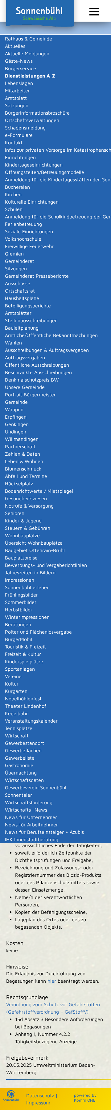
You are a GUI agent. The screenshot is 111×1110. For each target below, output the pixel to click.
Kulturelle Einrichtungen (32, 202)
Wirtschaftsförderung (28, 802)
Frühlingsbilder (21, 594)
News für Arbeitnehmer (31, 824)
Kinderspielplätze (24, 661)
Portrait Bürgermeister (30, 394)
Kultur (11, 683)
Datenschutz (40, 1095)
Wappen (14, 409)
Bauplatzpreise (21, 557)
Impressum (38, 1102)
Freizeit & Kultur (23, 654)
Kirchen (13, 194)
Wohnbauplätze (22, 535)
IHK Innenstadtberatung (31, 839)
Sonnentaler (18, 795)
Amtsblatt (16, 98)
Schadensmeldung (25, 127)
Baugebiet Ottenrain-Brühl (35, 550)
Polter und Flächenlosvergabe (38, 632)
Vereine (13, 676)
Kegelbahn (17, 713)
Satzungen (16, 105)
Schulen (14, 209)
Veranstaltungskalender (31, 721)
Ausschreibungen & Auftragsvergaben (47, 350)
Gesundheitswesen (26, 498)
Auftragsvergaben (25, 357)
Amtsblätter (18, 313)
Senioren (14, 513)
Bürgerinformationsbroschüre (37, 113)
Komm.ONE (85, 1100)
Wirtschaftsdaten (24, 780)
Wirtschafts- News (26, 809)
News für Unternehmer (31, 817)
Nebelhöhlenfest (23, 698)
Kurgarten (16, 691)
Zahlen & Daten (22, 454)
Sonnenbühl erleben (27, 587)
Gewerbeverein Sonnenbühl (35, 787)
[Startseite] (10, 1099)
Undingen (15, 431)
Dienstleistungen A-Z (30, 75)
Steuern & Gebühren (27, 528)
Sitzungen (16, 268)
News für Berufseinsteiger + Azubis (44, 832)
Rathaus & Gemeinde (28, 38)
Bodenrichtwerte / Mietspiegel (39, 491)
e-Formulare (19, 135)
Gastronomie (19, 765)
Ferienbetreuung (23, 224)
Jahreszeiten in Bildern (30, 572)
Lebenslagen (19, 83)
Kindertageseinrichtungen (34, 164)
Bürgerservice (20, 68)
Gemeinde (16, 402)
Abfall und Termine (26, 476)
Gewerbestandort (24, 743)
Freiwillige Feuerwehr (29, 246)
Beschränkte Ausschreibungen (38, 372)
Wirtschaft (17, 735)
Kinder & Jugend (23, 520)
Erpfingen (16, 417)
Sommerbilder (20, 602)
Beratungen (18, 624)
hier (51, 981)
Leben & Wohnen (24, 461)
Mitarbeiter (17, 90)
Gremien (14, 253)
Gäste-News (19, 61)
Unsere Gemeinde (25, 387)
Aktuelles (15, 46)
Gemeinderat (19, 261)
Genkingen (17, 424)
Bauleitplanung (22, 328)
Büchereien (17, 187)
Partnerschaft (20, 446)
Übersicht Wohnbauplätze (34, 543)
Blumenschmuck (23, 468)
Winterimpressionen (27, 617)
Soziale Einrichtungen (29, 231)
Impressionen (19, 580)
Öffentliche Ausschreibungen (37, 365)
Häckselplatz (19, 483)
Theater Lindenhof (25, 706)
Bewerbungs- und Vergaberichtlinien (46, 565)
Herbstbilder (18, 609)
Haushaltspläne (22, 298)
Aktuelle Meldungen (27, 53)
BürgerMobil (18, 639)
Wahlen (13, 342)
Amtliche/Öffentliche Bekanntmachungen (51, 335)
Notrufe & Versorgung (29, 506)
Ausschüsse (17, 283)
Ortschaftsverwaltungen (32, 120)
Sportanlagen (20, 669)
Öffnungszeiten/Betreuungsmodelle (44, 172)
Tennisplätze (18, 728)
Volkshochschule (23, 239)
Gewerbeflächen (23, 750)
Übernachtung (21, 772)
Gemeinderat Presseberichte (37, 276)
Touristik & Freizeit (25, 646)
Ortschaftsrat (20, 290)
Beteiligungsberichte (28, 305)
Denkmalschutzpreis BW (32, 379)
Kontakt (14, 142)
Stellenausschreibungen (31, 320)
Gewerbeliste (20, 758)
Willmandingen (22, 439)
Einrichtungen (20, 157)
